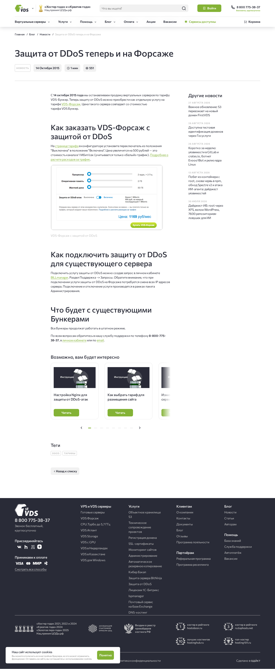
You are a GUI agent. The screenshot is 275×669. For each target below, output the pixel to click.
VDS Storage (89, 536)
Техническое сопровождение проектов (140, 527)
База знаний (232, 540)
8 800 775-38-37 (32, 520)
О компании (184, 512)
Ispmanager (136, 596)
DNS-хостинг (138, 612)
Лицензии (144, 590)
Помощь (86, 21)
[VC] (32, 547)
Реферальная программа (193, 558)
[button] (81, 428)
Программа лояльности (192, 542)
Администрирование (143, 555)
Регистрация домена (143, 537)
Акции (150, 21)
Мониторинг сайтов (142, 549)
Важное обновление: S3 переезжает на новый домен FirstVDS (204, 111)
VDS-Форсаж (71, 104)
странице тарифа (67, 146)
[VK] (19, 547)
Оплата (129, 21)
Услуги (63, 21)
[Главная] (22, 8)
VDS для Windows (93, 560)
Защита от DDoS (140, 584)
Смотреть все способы (31, 569)
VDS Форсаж (90, 518)
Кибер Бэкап (137, 572)
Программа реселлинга (192, 564)
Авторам (230, 524)
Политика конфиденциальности (138, 660)
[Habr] (26, 547)
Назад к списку (66, 471)
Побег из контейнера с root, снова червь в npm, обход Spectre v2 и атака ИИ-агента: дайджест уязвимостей (205, 185)
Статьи (229, 518)
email (100, 340)
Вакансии (170, 21)
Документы (184, 524)
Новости (230, 512)
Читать (66, 412)
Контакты (183, 518)
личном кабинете (74, 340)
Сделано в (243, 660)
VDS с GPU (88, 542)
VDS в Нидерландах (94, 548)
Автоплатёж (233, 552)
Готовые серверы (93, 512)
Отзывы (182, 536)
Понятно (105, 655)
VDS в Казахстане (93, 554)
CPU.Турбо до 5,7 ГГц (95, 524)
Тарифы (69, 453)
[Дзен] (39, 547)
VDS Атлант (89, 530)
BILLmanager (59, 277)
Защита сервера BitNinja (145, 578)
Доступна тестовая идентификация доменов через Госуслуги (205, 131)
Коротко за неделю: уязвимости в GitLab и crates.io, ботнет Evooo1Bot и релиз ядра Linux (204, 156)
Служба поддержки (238, 546)
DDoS (55, 453)
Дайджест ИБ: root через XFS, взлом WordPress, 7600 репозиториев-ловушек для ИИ (205, 212)
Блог (108, 21)
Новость (22, 68)
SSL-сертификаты (141, 543)
